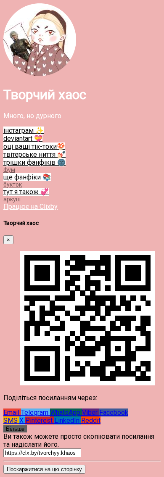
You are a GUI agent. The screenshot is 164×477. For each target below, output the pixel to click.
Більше (15, 429)
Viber (90, 412)
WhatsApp (66, 412)
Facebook (113, 412)
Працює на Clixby (30, 207)
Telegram (35, 412)
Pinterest (39, 420)
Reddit (91, 420)
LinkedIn (67, 420)
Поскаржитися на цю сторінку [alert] (44, 469)
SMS (11, 420)
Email (12, 412)
